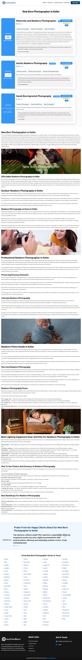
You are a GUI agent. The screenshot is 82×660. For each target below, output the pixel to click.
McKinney (45, 586)
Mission (45, 595)
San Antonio (66, 574)
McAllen (45, 583)
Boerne (6, 583)
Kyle (25, 625)
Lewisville (45, 571)
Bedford (6, 580)
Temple (64, 592)
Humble (26, 607)
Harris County (27, 601)
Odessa (45, 604)
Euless (25, 571)
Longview (45, 574)
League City (46, 565)
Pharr (44, 616)
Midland (45, 592)
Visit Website (8, 40)
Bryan (5, 589)
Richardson (46, 622)
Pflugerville (46, 613)
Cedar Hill (6, 598)
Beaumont (7, 577)
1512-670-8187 (66, 63)
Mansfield (45, 580)
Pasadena (45, 607)
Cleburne (6, 604)
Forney (25, 577)
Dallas (6, 622)
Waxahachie (66, 610)
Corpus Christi (8, 616)
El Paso (26, 568)
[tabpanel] (42, 539)
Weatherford (66, 613)
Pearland (45, 610)
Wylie (64, 619)
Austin (6, 571)
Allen (5, 562)
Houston (26, 604)
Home (44, 2)
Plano (44, 619)
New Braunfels (47, 601)
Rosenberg (65, 562)
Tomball (65, 598)
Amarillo (6, 565)
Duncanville (27, 562)
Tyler (64, 601)
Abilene (6, 559)
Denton (26, 559)
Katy (25, 616)
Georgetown (27, 592)
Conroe (6, 610)
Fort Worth (26, 580)
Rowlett (65, 568)
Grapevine (26, 598)
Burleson (6, 592)
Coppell (6, 613)
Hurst (25, 610)
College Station (8, 607)
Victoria (65, 604)
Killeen (25, 622)
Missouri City (46, 598)
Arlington (6, 568)
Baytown (6, 574)
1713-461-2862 (66, 20)
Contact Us (67, 2)
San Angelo (66, 571)
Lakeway (45, 559)
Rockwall (65, 559)
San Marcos (66, 577)
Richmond (46, 625)
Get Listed (75, 2)
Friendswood (27, 583)
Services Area (58, 2)
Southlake (65, 583)
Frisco (25, 586)
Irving (25, 613)
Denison (6, 625)
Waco (64, 607)
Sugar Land (66, 589)
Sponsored (8, 33)
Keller (25, 619)
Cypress (6, 619)
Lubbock (45, 577)
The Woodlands (67, 595)
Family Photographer (33, 641)
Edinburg (26, 565)
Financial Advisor (32, 643)
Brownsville (7, 586)
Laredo (45, 562)
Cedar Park (7, 601)
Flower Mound (27, 574)
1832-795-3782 (66, 96)
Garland (26, 589)
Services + (50, 2)
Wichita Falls (66, 616)
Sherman (65, 580)
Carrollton (7, 595)
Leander (45, 568)
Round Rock (66, 565)
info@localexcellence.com (65, 641)
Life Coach (31, 646)
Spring (64, 586)
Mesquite (45, 589)
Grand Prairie (27, 595)
